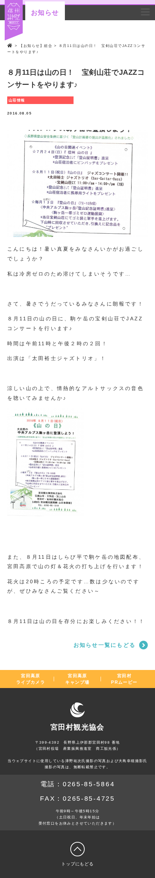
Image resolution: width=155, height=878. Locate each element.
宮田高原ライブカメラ (30, 679)
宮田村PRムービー (124, 679)
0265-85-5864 (89, 784)
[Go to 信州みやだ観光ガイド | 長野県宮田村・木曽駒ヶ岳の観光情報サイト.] (10, 46)
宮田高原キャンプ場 (77, 679)
